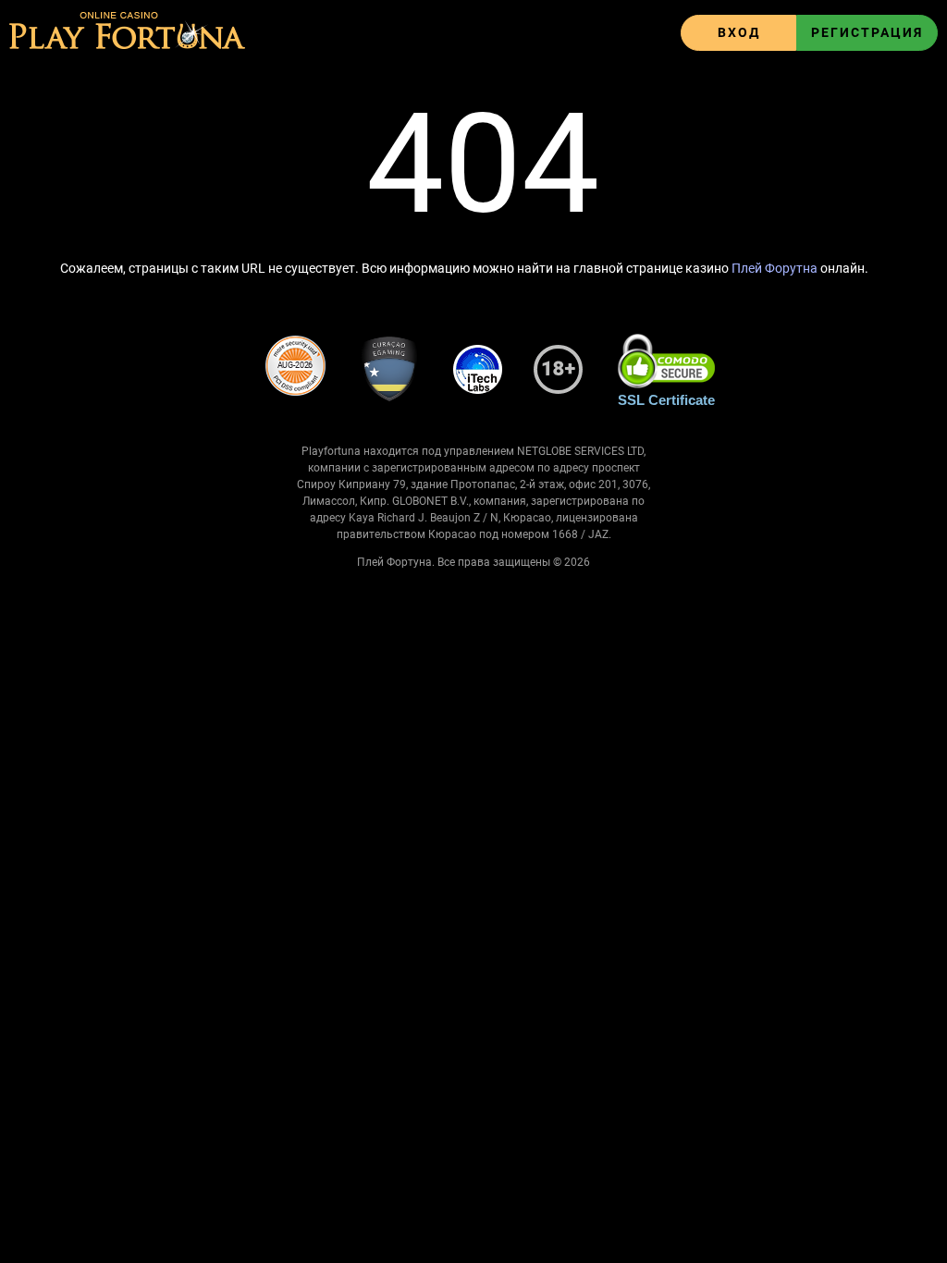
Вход (739, 32)
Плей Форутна (775, 268)
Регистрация (867, 32)
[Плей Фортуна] (127, 32)
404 (482, 164)
